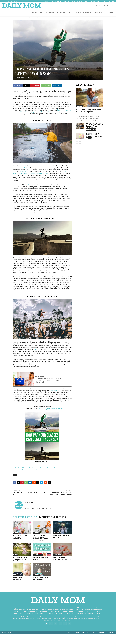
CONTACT (103, 1)
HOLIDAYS (98, 12)
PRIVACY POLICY (110, 1)
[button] (112, 6)
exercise (36, 349)
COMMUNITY (87, 12)
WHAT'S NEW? (85, 85)
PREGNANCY (91, 129)
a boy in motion (55, 391)
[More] (64, 85)
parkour (24, 475)
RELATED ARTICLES (25, 517)
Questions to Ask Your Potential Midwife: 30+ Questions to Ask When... (94, 135)
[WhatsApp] (26, 482)
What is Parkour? (20, 465)
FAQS (98, 1)
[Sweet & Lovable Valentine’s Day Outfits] (62, 549)
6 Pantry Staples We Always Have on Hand (26, 493)
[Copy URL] (49, 482)
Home (14, 18)
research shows (24, 168)
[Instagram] (6, 1)
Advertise (77, 632)
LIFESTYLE (43, 12)
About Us (70, 632)
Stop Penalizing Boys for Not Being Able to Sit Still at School (26, 469)
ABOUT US (66, 1)
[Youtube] (17, 1)
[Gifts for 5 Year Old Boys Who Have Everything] (22, 527)
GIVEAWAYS (59, 1)
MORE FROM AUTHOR (52, 517)
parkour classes (31, 475)
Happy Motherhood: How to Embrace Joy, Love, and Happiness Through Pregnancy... (94, 125)
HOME (69, 12)
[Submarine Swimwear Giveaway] (42, 549)
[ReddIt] (34, 482)
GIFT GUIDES (53, 1)
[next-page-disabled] (16, 583)
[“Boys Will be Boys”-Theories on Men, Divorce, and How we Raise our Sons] (42, 527)
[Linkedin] (30, 482)
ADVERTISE (72, 1)
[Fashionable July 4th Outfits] (62, 527)
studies (30, 185)
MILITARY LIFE (108, 12)
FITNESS (27, 65)
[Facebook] (3, 1)
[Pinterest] (8, 1)
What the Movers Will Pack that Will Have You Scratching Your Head (58, 493)
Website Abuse (102, 632)
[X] (14, 1)
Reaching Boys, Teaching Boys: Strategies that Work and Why (40, 172)
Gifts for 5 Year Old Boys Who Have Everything (20, 537)
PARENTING (32, 65)
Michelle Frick (20, 77)
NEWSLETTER (86, 1)
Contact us (111, 632)
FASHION (57, 533)
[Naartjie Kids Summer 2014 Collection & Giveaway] (22, 549)
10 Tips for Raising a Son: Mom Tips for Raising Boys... (88, 111)
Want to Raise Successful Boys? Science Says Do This (30, 467)
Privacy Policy (85, 632)
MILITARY (46, 1)
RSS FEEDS (93, 1)
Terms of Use (94, 632)
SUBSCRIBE (79, 1)
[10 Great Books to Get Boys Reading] (42, 569)
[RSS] (11, 1)
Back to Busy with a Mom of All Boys (50, 409)
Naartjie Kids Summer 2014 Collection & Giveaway (20, 559)
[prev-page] (14, 583)
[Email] (37, 482)
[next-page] (80, 142)
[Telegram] (41, 482)
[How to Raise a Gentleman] (22, 569)
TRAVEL (77, 12)
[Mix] (45, 482)
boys (19, 475)
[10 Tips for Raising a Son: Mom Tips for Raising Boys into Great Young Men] (89, 97)
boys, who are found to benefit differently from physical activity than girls (42, 111)
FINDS (51, 12)
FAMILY (34, 12)
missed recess (23, 171)
